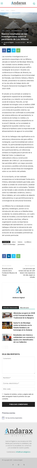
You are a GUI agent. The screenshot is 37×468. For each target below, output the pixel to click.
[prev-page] (3, 347)
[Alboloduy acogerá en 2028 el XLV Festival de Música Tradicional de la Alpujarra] (7, 315)
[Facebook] (4, 50)
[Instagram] (18, 465)
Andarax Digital (9, 42)
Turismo (26, 30)
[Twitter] (14, 50)
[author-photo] (18, 295)
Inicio (2, 10)
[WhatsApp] (18, 50)
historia (20, 242)
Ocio (7, 10)
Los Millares (27, 242)
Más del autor (24, 308)
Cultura (13, 10)
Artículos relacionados (10, 308)
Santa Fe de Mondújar (17, 30)
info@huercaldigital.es (23, 452)
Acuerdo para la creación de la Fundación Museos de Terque (9, 272)
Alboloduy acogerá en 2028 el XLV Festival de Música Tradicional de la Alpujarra (24, 315)
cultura (14, 242)
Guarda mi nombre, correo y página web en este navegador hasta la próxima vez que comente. (17, 396)
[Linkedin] (9, 50)
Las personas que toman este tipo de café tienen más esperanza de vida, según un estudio (27, 273)
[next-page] (6, 347)
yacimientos (21, 244)
